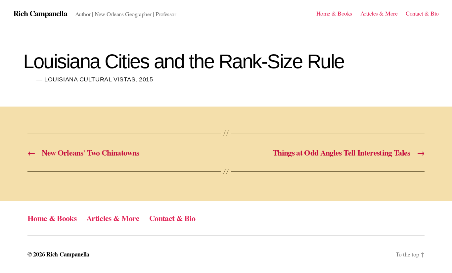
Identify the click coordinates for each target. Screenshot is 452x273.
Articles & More (379, 13)
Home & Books (334, 13)
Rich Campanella (40, 13)
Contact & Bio (422, 13)
